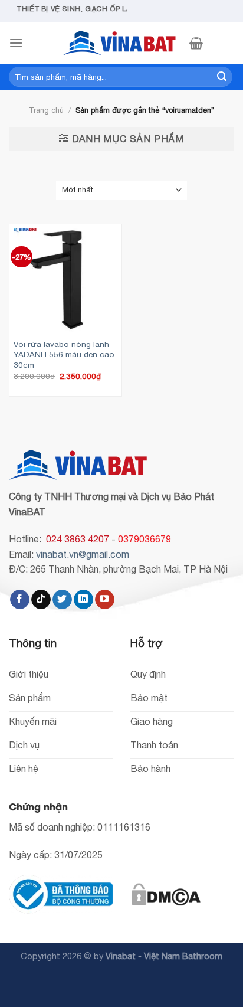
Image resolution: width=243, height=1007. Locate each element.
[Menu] (16, 42)
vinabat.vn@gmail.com (82, 554)
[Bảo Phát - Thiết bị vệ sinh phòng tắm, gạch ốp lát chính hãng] (121, 43)
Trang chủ (46, 110)
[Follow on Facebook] (19, 600)
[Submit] (222, 77)
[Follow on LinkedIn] (83, 600)
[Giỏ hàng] (196, 43)
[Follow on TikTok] (41, 600)
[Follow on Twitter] (62, 600)
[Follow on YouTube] (104, 600)
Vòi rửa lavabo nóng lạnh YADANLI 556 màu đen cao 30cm (64, 354)
